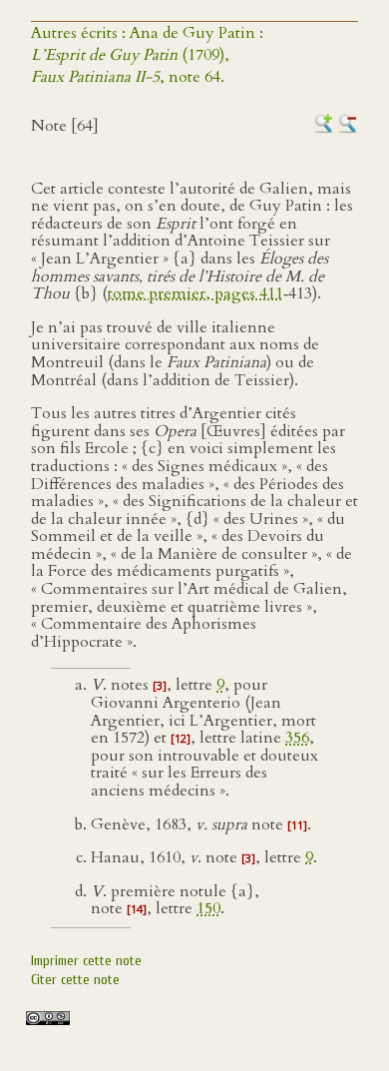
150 (208, 908)
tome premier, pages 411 (195, 293)
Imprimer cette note (86, 960)
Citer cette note (75, 979)
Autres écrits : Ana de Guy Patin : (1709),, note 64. (147, 55)
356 (297, 738)
